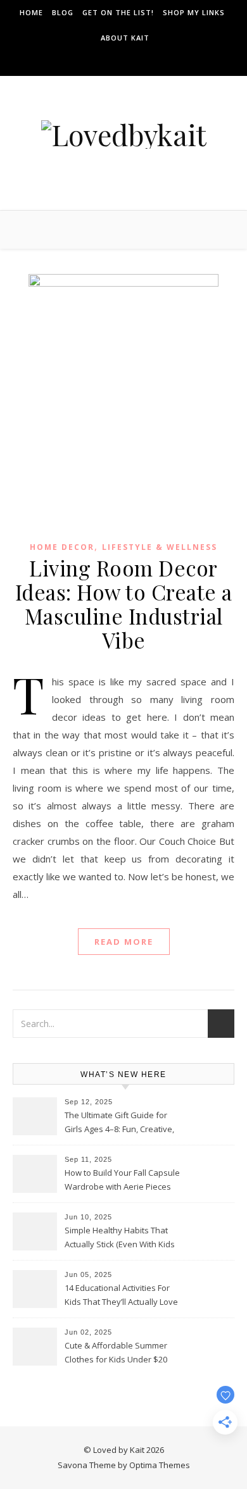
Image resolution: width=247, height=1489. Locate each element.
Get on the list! (118, 12)
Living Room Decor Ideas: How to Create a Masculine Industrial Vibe (123, 604)
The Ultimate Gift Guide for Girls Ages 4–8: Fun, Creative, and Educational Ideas (119, 1123)
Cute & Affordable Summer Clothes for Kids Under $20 (116, 1352)
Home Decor (62, 547)
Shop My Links (194, 12)
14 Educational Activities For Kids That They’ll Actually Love (121, 1294)
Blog (62, 12)
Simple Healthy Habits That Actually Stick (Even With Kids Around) (120, 1238)
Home (31, 12)
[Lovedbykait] (123, 134)
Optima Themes (159, 1465)
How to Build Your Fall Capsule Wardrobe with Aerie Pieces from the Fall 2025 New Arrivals (123, 1181)
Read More (123, 941)
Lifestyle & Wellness (159, 547)
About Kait (125, 37)
